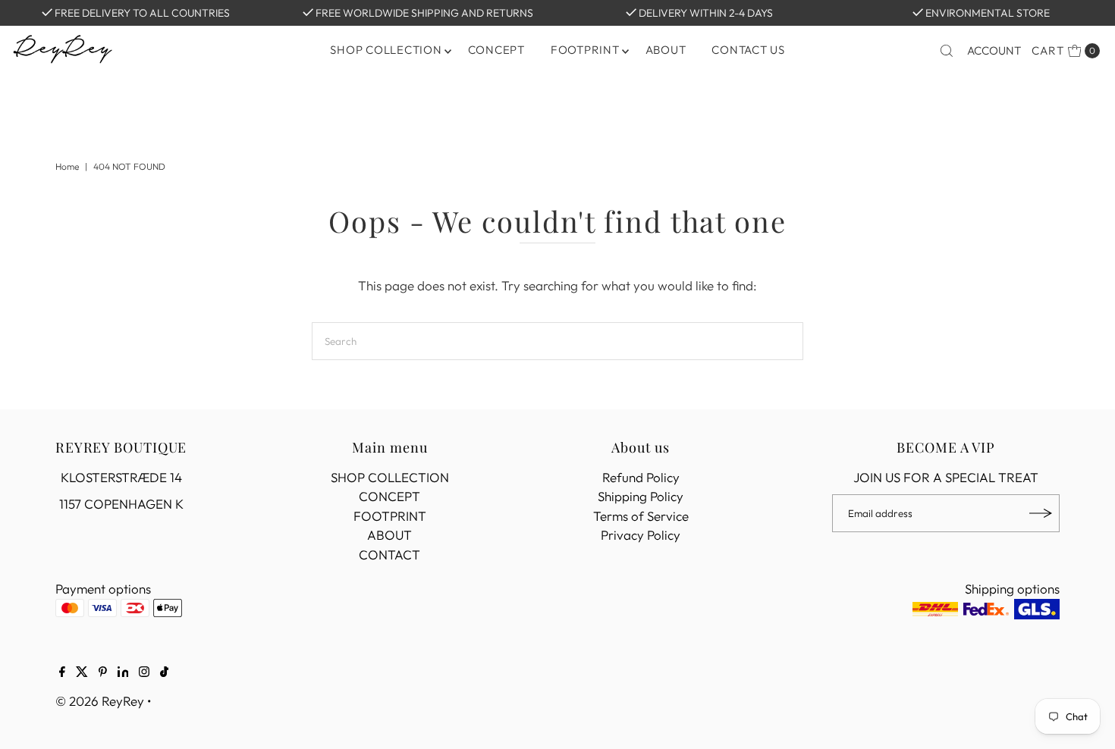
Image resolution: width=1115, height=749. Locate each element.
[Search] (946, 51)
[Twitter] (82, 672)
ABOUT (665, 49)
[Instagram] (144, 672)
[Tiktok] (164, 672)
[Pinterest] (103, 672)
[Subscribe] (1041, 513)
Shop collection (385, 49)
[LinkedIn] (123, 672)
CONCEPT (496, 49)
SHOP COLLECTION (390, 477)
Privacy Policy (640, 535)
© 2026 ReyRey (99, 701)
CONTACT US (748, 49)
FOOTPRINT (585, 49)
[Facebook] (62, 672)
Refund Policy (641, 477)
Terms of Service (641, 516)
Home (67, 166)
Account (994, 50)
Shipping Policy (640, 496)
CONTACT (389, 555)
